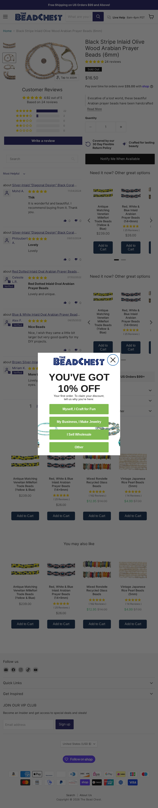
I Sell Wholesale (79, 434)
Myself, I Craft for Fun (79, 409)
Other (79, 447)
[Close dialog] (112, 359)
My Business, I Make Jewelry (79, 421)
